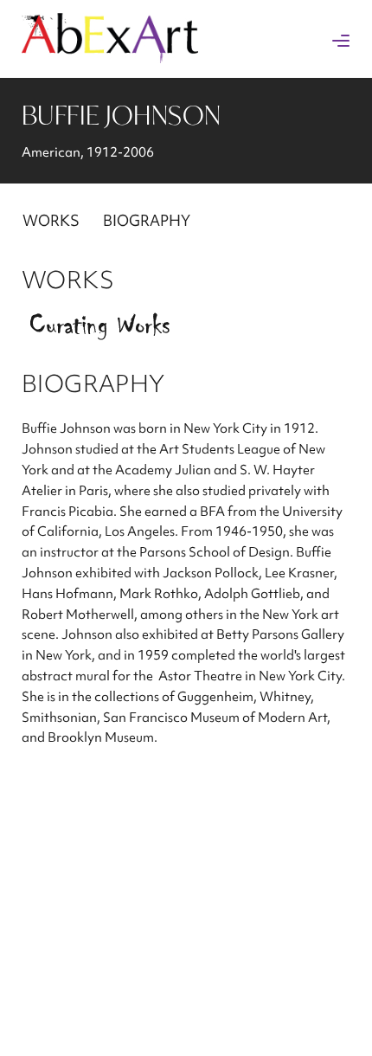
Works (51, 220)
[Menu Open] (340, 40)
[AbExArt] (110, 58)
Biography (146, 220)
